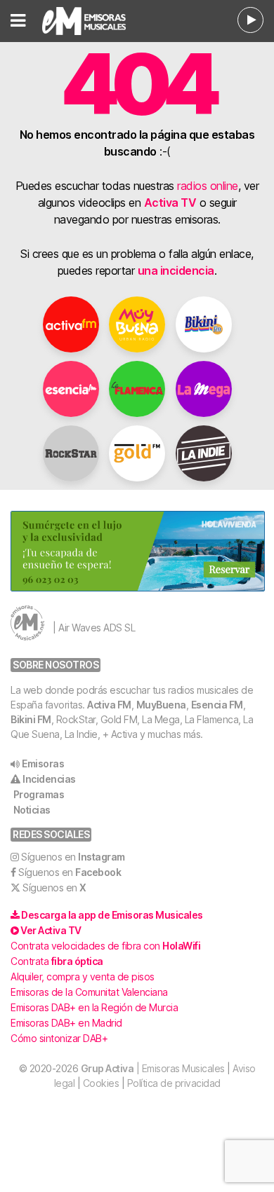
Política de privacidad (174, 1083)
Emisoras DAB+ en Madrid (66, 1023)
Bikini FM (31, 719)
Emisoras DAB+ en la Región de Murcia (94, 1007)
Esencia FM (217, 705)
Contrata (57, 961)
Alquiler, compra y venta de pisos (83, 976)
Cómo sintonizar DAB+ (59, 1038)
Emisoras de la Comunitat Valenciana (89, 992)
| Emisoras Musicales (153, 1068)
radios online (207, 186)
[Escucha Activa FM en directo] (250, 20)
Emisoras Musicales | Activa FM (95, 21)
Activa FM (109, 705)
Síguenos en (73, 857)
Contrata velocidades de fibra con (105, 946)
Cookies (101, 1083)
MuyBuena (161, 705)
